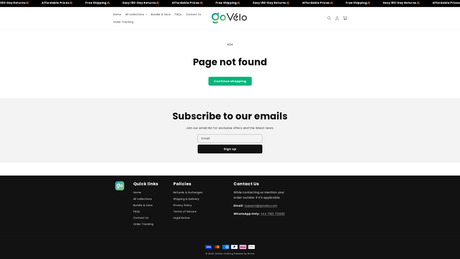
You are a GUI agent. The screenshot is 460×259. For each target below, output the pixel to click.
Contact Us (141, 218)
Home (137, 192)
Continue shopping (230, 81)
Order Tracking (143, 224)
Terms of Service (185, 211)
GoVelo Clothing (224, 253)
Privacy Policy (182, 205)
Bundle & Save (143, 205)
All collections (142, 199)
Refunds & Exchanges (188, 192)
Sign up (230, 149)
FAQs (136, 211)
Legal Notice (181, 218)
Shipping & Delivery (186, 199)
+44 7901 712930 (273, 214)
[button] (136, 14)
